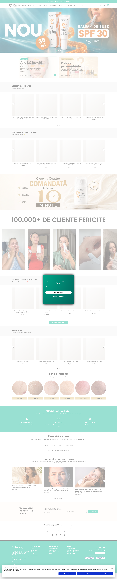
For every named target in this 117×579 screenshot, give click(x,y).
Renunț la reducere (58, 296)
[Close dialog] (72, 276)
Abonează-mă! (58, 292)
